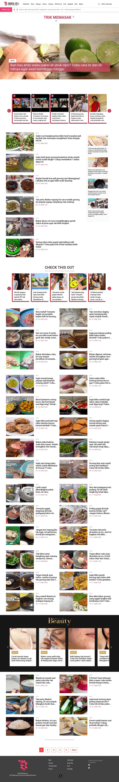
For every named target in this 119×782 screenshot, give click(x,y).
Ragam (38, 4)
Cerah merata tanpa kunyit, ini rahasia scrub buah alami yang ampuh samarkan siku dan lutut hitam (22, 660)
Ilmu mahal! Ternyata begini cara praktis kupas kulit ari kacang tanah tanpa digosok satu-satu (46, 314)
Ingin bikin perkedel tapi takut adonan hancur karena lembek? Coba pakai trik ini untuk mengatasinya (47, 423)
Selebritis (26, 4)
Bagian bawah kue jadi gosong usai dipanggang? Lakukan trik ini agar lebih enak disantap (58, 179)
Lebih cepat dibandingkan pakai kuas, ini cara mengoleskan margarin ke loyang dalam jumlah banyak (46, 489)
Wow (32, 4)
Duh (64, 4)
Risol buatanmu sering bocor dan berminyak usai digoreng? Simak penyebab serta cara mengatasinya (46, 401)
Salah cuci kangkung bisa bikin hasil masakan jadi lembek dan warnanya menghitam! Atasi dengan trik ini (58, 138)
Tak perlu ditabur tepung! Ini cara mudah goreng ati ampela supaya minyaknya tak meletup (58, 201)
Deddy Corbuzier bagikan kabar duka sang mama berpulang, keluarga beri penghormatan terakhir (59, 117)
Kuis (76, 4)
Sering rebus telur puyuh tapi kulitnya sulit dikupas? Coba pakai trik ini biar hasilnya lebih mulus (56, 244)
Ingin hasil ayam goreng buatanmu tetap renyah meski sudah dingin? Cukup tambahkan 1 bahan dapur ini (57, 159)
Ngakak (70, 4)
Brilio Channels (107, 4)
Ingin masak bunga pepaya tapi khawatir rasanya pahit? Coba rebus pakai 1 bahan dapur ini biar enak (45, 380)
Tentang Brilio (53, 766)
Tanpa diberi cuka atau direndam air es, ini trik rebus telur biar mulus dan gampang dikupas (99, 556)
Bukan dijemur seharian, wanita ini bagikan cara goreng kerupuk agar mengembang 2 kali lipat (100, 356)
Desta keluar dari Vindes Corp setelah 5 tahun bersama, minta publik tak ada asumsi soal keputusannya (21, 117)
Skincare (14, 652)
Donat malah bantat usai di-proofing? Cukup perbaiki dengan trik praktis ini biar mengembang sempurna (100, 722)
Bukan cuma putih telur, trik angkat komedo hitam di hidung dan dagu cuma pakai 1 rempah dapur (52, 659)
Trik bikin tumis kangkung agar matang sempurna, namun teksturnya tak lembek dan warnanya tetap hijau (46, 556)
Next (74, 750)
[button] (14, 9)
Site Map (70, 769)
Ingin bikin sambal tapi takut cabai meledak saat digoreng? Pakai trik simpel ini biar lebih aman (99, 401)
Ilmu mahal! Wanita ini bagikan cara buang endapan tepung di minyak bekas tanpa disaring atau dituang (46, 598)
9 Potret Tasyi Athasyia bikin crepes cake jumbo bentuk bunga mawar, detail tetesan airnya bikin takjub (100, 680)
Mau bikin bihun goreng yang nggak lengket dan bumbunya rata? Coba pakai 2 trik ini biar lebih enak (100, 598)
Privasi (51, 769)
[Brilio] (11, 4)
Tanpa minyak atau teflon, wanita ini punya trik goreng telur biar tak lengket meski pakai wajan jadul (47, 577)
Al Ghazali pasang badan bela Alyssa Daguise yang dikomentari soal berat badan (77, 117)
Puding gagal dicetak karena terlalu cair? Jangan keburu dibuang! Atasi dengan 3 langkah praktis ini (100, 510)
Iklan (50, 760)
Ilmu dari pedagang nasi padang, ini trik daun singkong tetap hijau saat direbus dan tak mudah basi (100, 489)
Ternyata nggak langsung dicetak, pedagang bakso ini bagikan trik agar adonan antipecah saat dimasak (46, 510)
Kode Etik (70, 763)
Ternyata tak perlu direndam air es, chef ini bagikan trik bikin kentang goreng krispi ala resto (100, 532)
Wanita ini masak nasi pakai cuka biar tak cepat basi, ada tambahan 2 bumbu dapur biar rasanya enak (47, 680)
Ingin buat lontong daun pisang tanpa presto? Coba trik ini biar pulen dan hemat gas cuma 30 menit (100, 701)
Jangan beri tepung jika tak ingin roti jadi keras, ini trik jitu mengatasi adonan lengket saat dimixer (46, 532)
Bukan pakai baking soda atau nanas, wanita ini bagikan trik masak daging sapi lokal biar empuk (47, 444)
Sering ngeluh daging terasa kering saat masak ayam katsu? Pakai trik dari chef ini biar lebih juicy (99, 423)
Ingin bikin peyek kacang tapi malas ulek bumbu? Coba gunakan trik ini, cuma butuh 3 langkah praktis (99, 577)
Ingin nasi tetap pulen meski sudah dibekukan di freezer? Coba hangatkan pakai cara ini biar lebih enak (47, 465)
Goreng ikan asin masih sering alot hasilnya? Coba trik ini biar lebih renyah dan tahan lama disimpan (100, 465)
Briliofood (58, 4)
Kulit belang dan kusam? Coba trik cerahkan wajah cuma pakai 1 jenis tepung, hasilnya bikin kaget (81, 659)
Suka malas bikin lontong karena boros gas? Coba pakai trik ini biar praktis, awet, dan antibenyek (100, 380)
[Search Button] (99, 4)
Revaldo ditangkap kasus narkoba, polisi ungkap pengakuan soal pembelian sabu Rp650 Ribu (97, 117)
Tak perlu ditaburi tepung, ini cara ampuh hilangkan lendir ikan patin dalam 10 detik (46, 701)
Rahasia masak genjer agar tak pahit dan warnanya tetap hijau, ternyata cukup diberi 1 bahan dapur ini (99, 444)
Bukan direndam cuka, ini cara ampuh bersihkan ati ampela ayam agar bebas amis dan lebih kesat (46, 356)
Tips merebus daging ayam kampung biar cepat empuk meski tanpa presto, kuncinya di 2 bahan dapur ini (99, 314)
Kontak (51, 763)
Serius (44, 4)
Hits (13, 61)
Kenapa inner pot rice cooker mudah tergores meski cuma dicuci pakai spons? (97, 193)
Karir (68, 766)
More (81, 4)
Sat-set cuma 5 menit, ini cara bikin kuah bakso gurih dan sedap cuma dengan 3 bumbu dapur (47, 335)
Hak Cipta (70, 760)
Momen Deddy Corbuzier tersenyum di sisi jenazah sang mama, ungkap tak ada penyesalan (40, 117)
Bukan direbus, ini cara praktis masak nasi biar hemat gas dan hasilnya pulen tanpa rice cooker (46, 722)
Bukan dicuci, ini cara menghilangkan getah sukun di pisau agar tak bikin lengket (55, 222)
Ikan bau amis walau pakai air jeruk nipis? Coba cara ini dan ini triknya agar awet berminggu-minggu (56, 67)
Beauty (51, 4)
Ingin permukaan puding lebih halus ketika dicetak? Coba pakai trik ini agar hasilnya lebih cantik (100, 335)
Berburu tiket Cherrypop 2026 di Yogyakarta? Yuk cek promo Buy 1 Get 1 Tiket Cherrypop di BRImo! (50, 9)
